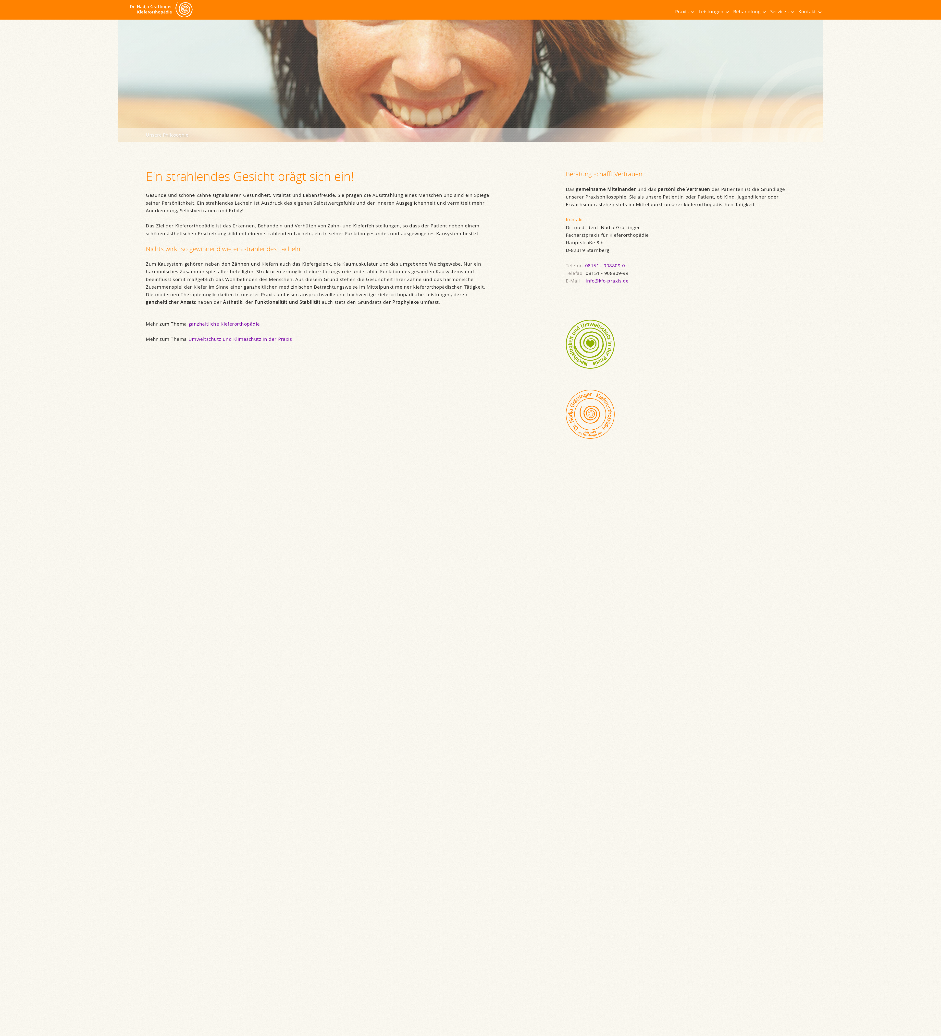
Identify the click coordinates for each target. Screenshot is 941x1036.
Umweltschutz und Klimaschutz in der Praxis (240, 339)
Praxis (682, 11)
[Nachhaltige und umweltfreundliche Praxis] (680, 344)
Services (779, 11)
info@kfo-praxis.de (607, 281)
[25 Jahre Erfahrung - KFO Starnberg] (680, 414)
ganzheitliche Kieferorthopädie (224, 324)
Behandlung (746, 11)
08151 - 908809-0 (605, 265)
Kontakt (807, 11)
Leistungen (711, 11)
